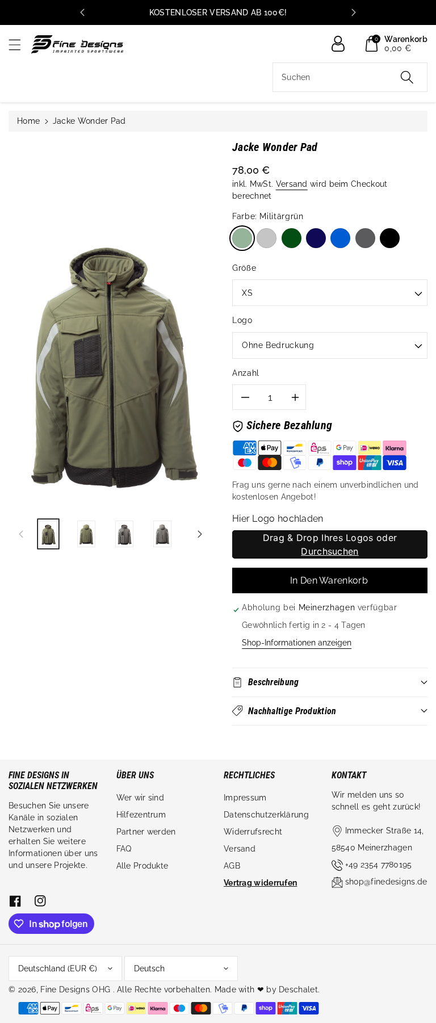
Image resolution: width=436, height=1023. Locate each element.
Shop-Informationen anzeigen (296, 642)
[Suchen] (407, 77)
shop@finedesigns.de (386, 881)
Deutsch (149, 968)
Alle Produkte (142, 865)
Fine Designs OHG (75, 989)
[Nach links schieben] (21, 533)
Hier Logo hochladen (278, 518)
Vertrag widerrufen (260, 882)
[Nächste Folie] (353, 12)
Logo (242, 320)
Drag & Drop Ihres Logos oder (330, 544)
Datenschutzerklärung (266, 814)
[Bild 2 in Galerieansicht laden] (86, 533)
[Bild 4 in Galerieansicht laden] (162, 533)
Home (28, 120)
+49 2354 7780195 (378, 864)
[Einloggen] (342, 43)
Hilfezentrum (141, 814)
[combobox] (350, 77)
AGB (232, 865)
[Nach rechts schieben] (199, 533)
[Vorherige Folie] (82, 12)
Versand (292, 183)
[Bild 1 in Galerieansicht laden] (48, 533)
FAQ (124, 848)
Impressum (245, 797)
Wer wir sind (140, 797)
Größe (244, 267)
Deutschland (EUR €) (57, 968)
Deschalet (298, 989)
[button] (20, 44)
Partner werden (146, 831)
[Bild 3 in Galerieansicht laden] (124, 533)
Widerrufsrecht (253, 831)
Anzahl (245, 373)
